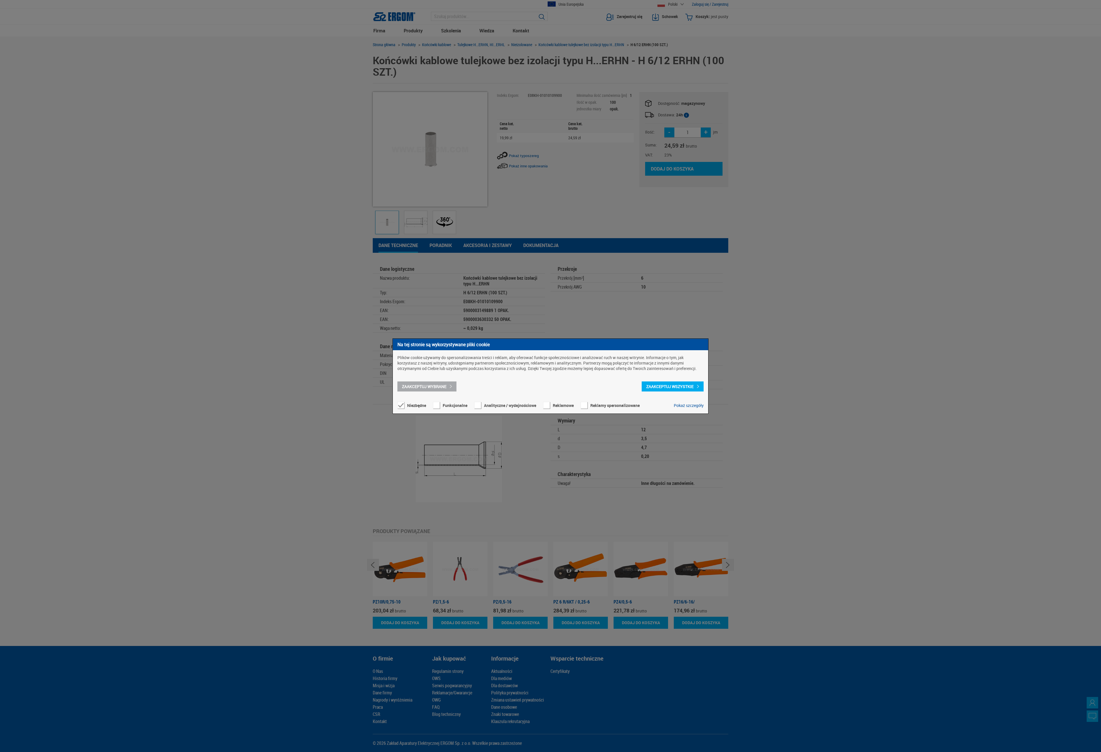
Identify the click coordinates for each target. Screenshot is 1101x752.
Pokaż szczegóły (689, 405)
